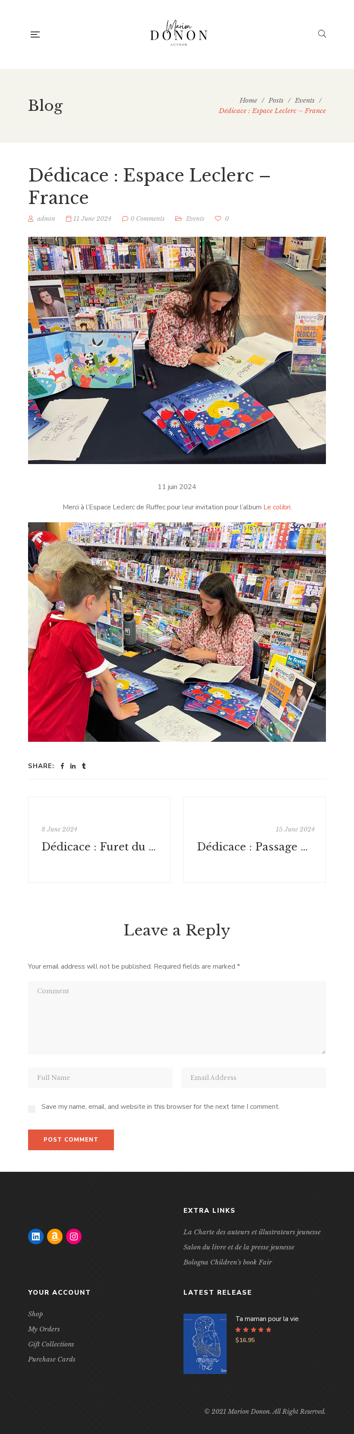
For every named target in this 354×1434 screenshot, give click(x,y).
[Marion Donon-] (179, 34)
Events (195, 219)
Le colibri (277, 507)
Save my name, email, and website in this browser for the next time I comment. (160, 1106)
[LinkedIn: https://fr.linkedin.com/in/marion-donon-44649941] (36, 1236)
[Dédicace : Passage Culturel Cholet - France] (254, 840)
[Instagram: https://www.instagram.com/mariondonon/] (74, 1236)
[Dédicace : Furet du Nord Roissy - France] (99, 840)
